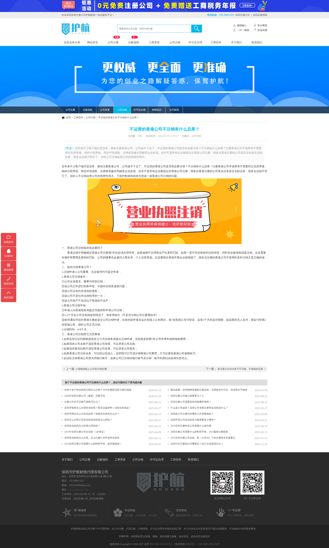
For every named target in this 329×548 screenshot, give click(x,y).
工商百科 (215, 42)
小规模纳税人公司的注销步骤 (91, 369)
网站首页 (92, 42)
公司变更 (105, 110)
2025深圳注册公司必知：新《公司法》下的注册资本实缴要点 (202, 438)
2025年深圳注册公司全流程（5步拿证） (85, 432)
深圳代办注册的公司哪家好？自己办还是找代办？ (196, 444)
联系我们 (257, 42)
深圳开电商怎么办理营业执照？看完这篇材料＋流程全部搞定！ (97, 408)
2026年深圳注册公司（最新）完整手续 (84, 396)
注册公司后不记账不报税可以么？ (82, 402)
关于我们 (236, 42)
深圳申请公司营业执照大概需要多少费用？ (193, 420)
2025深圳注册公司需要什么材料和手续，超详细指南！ (93, 444)
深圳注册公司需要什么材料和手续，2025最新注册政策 (199, 432)
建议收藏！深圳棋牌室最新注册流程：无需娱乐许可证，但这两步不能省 (208, 390)
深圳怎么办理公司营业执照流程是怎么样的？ (88, 420)
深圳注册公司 (242, 15)
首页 (68, 117)
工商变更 (154, 42)
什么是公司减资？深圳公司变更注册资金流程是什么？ (199, 408)
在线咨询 (8, 242)
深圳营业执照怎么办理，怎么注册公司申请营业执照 (91, 438)
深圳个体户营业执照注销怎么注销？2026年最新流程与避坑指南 (97, 390)
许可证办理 (195, 42)
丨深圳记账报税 (259, 15)
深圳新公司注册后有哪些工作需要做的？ (192, 414)
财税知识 (157, 110)
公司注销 (174, 42)
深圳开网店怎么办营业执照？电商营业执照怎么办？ (91, 414)
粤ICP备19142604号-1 (161, 544)
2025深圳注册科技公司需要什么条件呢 (190, 426)
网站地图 (214, 544)
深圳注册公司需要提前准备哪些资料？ (190, 402)
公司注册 (113, 42)
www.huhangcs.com (78, 489)
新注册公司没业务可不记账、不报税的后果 (240, 369)
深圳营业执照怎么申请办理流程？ (82, 426)
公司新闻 (174, 110)
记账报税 (133, 42)
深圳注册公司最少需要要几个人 (187, 396)
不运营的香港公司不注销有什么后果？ (118, 117)
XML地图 (203, 544)
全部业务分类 (72, 42)
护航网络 (190, 544)
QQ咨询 (8, 256)
